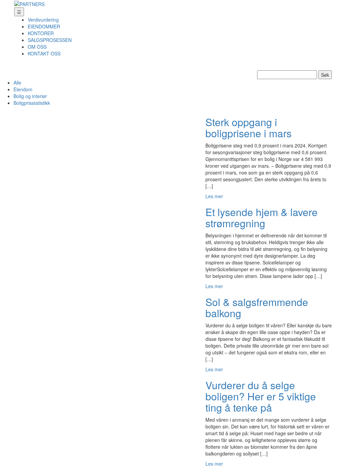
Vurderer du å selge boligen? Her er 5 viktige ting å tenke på (260, 396)
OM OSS (37, 46)
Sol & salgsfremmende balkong (256, 307)
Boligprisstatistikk (32, 102)
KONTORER (41, 33)
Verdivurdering (43, 19)
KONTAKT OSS (44, 53)
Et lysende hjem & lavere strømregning (261, 217)
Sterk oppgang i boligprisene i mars (248, 127)
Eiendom (23, 89)
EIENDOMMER (44, 26)
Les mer (214, 196)
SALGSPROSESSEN (50, 40)
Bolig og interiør (30, 96)
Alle (17, 82)
